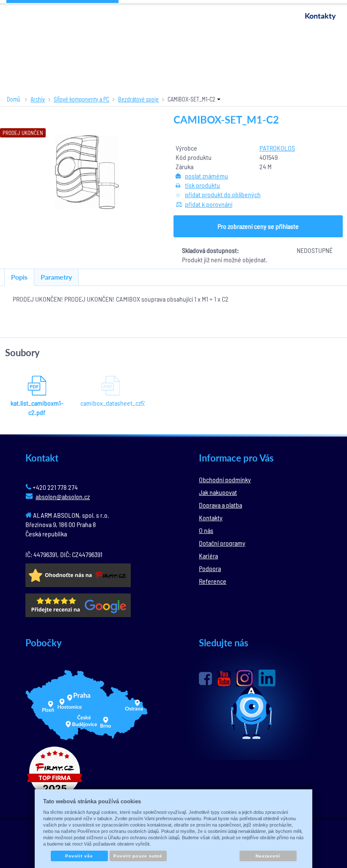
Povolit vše (79, 856)
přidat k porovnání (208, 204)
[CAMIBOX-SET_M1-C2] (86, 172)
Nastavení (268, 856)
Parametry (56, 277)
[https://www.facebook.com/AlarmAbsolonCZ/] (205, 678)
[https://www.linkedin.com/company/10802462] (267, 678)
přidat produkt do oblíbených (223, 194)
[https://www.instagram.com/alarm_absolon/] (244, 678)
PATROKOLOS (277, 148)
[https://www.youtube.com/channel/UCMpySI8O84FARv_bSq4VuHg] (224, 679)
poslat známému (206, 176)
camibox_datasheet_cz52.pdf (110, 403)
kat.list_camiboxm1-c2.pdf (37, 407)
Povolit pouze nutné (137, 856)
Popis (19, 277)
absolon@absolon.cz (63, 496)
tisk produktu (202, 185)
